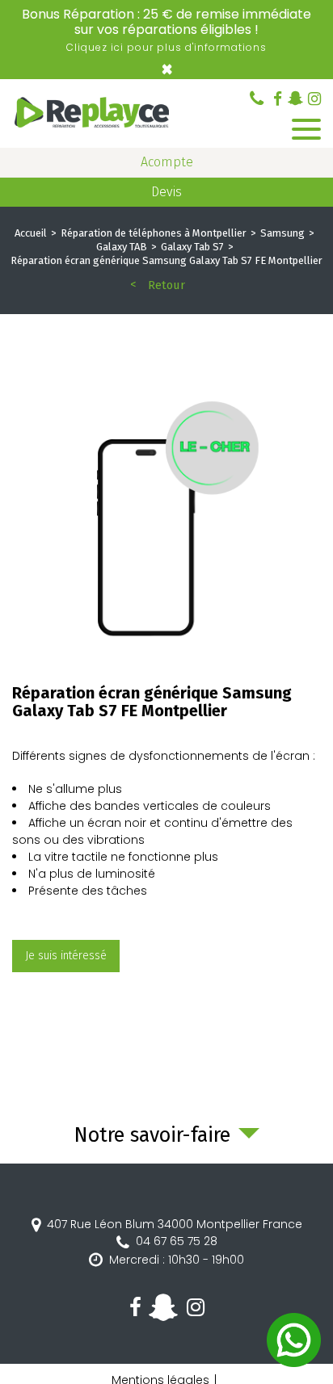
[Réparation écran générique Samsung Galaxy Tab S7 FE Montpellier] (166, 527)
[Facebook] (277, 99)
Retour (166, 285)
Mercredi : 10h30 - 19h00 (176, 1259)
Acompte (167, 162)
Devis (166, 191)
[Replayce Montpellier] (93, 113)
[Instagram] (314, 99)
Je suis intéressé (66, 956)
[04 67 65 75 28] (256, 98)
